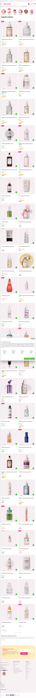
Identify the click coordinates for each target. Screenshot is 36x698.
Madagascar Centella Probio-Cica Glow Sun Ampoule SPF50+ (9, 371)
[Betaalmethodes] (7, 695)
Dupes (26, 676)
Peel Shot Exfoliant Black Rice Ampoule (7, 143)
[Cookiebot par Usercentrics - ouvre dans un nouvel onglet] (31, 338)
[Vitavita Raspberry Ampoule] (9, 285)
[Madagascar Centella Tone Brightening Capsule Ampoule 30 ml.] (9, 81)
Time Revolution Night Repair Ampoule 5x (8, 396)
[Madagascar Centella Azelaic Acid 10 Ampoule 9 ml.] (9, 55)
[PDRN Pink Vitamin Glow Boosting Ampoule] (26, 211)
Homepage (2, 6)
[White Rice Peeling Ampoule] (9, 488)
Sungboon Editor (21, 90)
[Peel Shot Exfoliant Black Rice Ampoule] (9, 133)
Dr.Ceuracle (3, 523)
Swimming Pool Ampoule (22, 622)
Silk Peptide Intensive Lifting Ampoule (24, 91)
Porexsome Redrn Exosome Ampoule (7, 321)
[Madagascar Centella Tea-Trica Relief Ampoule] (26, 411)
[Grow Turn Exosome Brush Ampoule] (26, 185)
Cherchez (29, 4)
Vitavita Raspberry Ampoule (6, 295)
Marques (27, 677)
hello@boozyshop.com (4, 689)
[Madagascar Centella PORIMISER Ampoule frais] (26, 159)
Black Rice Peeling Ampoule (6, 421)
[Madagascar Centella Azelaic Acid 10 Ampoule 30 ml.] (26, 29)
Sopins (27, 670)
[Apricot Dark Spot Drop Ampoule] (9, 538)
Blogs (26, 678)
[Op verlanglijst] (16, 22)
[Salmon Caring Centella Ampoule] (26, 336)
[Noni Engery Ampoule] (9, 211)
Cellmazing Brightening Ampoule (6, 622)
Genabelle (3, 446)
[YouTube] (4, 670)
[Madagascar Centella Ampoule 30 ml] (26, 107)
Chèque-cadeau (28, 663)
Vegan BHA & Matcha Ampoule (6, 524)
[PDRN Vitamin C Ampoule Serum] (26, 386)
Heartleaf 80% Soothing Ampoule (24, 548)
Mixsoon (3, 420)
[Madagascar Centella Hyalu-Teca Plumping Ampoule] (26, 488)
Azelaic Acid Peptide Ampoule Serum (24, 246)
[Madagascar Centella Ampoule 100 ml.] (26, 55)
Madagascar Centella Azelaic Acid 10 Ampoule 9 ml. (9, 65)
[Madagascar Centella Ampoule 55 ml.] (9, 29)
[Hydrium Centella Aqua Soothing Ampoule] (26, 587)
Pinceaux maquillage (28, 669)
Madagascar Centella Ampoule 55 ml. (7, 39)
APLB (19, 245)
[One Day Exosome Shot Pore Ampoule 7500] (26, 437)
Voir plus (4, 630)
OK (29, 358)
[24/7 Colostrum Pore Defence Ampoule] (26, 563)
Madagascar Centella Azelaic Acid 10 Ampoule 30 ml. (26, 39)
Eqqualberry (20, 621)
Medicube (20, 446)
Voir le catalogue (1, 3)
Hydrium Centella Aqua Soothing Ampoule (25, 597)
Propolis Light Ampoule (22, 370)
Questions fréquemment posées (17, 670)
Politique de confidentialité (16, 669)
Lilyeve (3, 245)
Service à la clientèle (16, 661)
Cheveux (27, 672)
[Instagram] (1, 670)
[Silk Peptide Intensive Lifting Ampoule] (26, 81)
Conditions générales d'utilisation (17, 671)
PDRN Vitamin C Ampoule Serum (23, 396)
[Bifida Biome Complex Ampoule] (9, 185)
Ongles (27, 675)
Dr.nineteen (3, 320)
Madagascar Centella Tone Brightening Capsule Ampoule (26, 144)
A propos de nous (15, 664)
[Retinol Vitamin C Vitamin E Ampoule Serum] (9, 261)
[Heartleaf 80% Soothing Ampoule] (26, 538)
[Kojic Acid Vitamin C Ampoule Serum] (26, 311)
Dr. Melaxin (3, 572)
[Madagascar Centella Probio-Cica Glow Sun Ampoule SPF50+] (9, 360)
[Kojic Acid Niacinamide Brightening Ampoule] (26, 261)
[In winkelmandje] (16, 36)
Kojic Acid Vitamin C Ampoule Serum (24, 321)
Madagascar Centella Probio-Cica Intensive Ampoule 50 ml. (9, 472)
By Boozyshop (28, 664)
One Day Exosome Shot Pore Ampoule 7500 (25, 447)
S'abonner (24, 653)
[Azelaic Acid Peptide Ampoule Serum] (26, 236)
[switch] (13, 352)
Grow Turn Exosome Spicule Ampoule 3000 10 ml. (26, 524)
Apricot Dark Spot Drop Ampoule (6, 548)
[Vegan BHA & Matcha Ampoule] (9, 514)
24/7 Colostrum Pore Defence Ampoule (24, 573)
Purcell (20, 572)
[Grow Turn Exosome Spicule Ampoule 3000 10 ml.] (26, 514)
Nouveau (27, 665)
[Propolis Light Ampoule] (26, 360)
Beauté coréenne (6, 6)
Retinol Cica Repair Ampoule (6, 597)
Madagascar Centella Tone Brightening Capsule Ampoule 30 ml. (8, 92)
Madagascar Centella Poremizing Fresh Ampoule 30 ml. (26, 296)
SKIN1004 (3, 38)
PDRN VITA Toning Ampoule (6, 447)
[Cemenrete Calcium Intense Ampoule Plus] (26, 461)
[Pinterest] (2, 670)
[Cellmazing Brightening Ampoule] (9, 612)
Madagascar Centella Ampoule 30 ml (24, 117)
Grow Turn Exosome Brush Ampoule (24, 195)
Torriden (3, 621)
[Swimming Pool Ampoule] (26, 612)
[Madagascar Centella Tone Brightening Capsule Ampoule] (26, 133)
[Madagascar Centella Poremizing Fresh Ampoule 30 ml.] (26, 285)
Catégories (27, 661)
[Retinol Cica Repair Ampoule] (9, 587)
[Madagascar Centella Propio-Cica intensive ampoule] (9, 159)
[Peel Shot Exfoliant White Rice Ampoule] (9, 563)
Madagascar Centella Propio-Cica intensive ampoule (9, 169)
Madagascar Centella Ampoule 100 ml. (24, 65)
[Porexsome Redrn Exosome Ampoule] (9, 311)
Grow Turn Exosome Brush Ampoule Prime (8, 246)
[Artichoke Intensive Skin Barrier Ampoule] (9, 336)
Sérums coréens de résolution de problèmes (15, 6)
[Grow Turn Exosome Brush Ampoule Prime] (9, 236)
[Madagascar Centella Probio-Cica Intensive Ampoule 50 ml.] (9, 461)
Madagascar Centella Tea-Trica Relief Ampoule (25, 421)
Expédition (14, 665)
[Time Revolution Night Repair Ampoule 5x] (9, 386)
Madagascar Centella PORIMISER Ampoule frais (26, 169)
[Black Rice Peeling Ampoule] (9, 411)
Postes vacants (15, 672)
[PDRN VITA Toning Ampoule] (9, 437)
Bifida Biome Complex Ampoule (6, 195)
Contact (14, 663)
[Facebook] (5, 670)
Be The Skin (3, 294)
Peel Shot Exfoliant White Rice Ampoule (7, 573)
